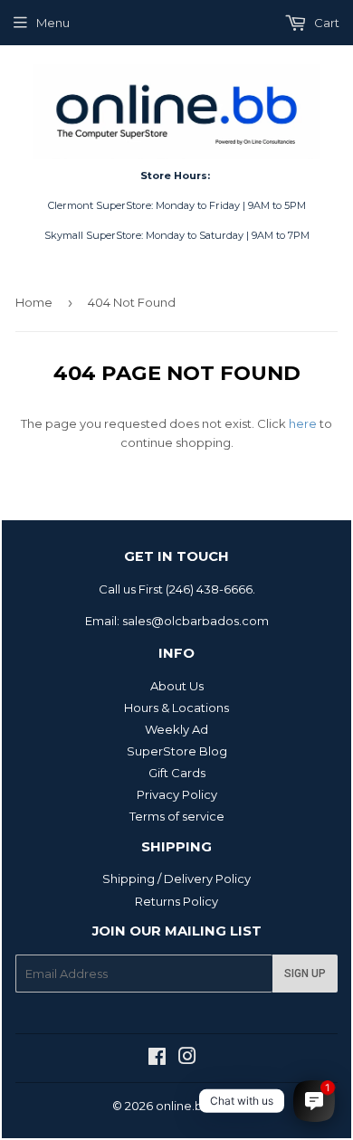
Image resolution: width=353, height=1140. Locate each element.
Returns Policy (176, 901)
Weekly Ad (176, 729)
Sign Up (305, 973)
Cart (325, 22)
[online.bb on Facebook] (157, 1058)
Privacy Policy (177, 794)
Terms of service (176, 816)
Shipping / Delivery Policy (176, 878)
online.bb (183, 1105)
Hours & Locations (176, 707)
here (303, 423)
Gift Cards (176, 772)
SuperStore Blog (177, 751)
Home (33, 302)
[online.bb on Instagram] (187, 1058)
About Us (177, 686)
